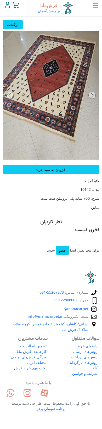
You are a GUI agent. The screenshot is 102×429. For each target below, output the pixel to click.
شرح (95, 198)
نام (97, 180)
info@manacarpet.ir (45, 316)
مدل (96, 189)
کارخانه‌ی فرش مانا (32, 351)
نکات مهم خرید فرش (30, 367)
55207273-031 (51, 292)
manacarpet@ (76, 308)
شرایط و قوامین (85, 373)
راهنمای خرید (87, 345)
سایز (95, 207)
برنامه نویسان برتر (51, 408)
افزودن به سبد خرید (51, 169)
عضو (62, 250)
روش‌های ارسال (85, 351)
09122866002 (65, 299)
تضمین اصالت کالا (33, 345)
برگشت (13, 24)
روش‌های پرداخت (84, 356)
